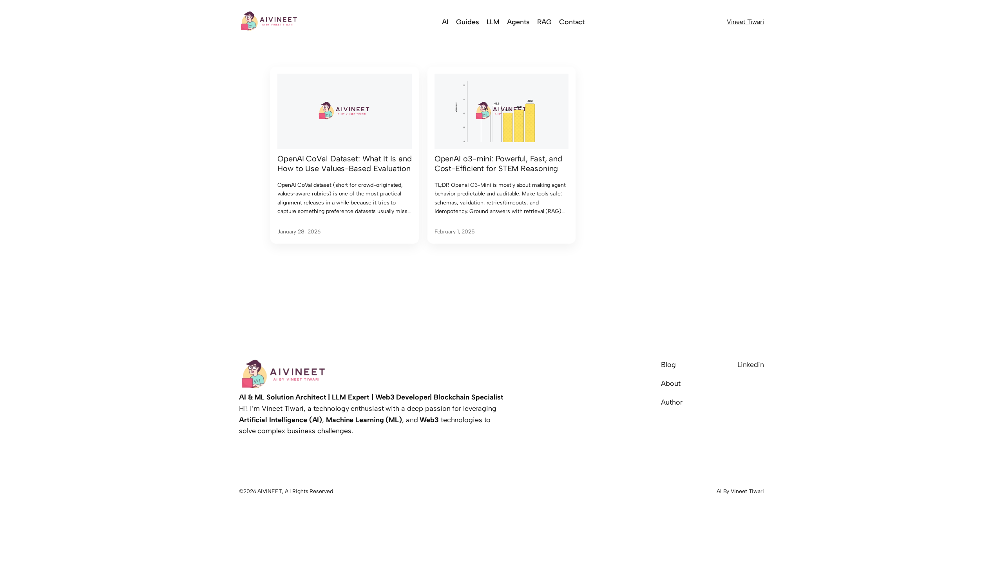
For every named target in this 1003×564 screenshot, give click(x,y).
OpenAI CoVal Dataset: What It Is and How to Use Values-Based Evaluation (344, 163)
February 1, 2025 (455, 231)
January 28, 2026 (298, 231)
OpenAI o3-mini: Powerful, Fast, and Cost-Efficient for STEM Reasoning (499, 163)
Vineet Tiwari (745, 21)
